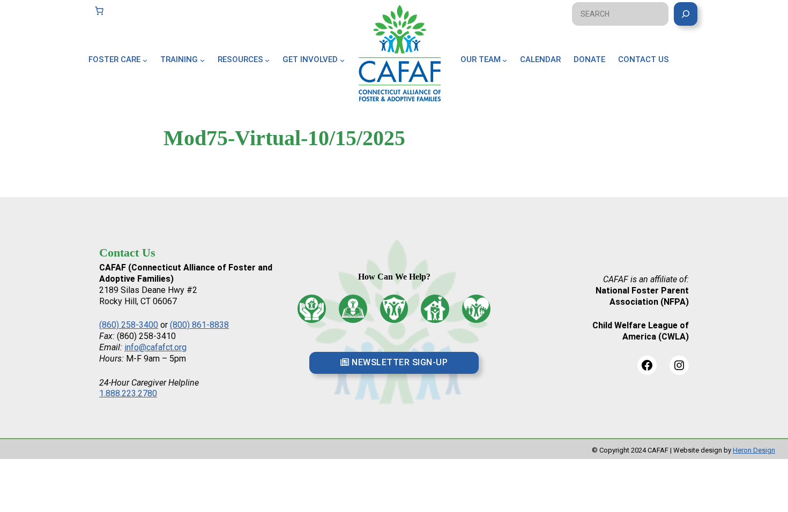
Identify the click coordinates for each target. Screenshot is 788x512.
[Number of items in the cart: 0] (99, 10)
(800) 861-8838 (199, 325)
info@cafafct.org (155, 347)
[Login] (695, 71)
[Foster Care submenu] (145, 59)
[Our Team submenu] (504, 59)
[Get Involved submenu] (342, 59)
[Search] (685, 14)
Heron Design (754, 450)
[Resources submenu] (267, 59)
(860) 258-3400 (128, 325)
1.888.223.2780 (128, 393)
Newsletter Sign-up (399, 362)
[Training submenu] (202, 59)
